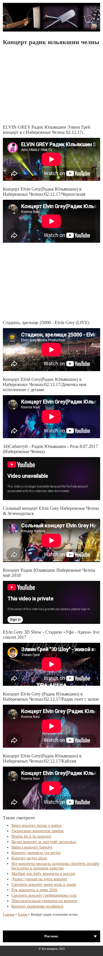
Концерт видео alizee (29, 858)
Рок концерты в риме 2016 (34, 890)
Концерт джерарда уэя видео (36, 853)
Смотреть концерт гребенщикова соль (43, 895)
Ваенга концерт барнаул (31, 847)
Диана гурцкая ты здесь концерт (39, 879)
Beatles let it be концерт (31, 836)
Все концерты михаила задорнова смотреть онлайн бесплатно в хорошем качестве (55, 865)
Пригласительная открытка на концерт (44, 901)
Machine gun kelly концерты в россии (43, 873)
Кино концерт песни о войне (36, 825)
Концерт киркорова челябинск (37, 906)
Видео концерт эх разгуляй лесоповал (43, 842)
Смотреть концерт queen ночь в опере (43, 884)
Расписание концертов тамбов (37, 831)
